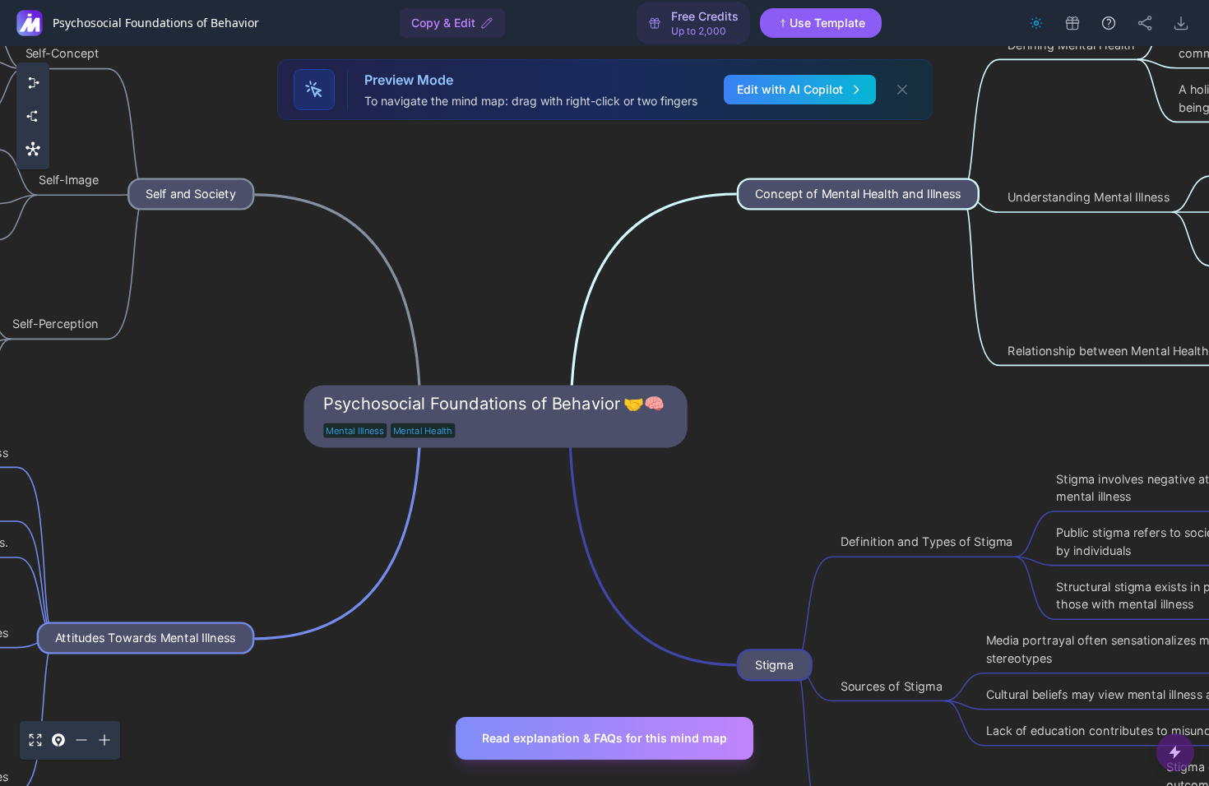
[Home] (29, 23)
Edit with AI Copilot (790, 89)
